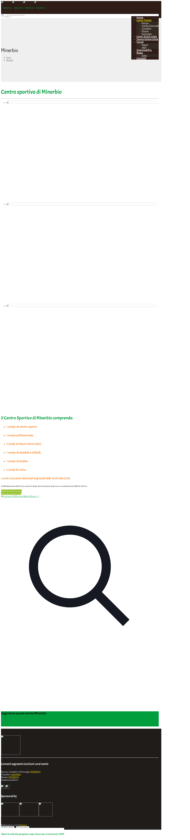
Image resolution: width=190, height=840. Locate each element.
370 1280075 (11, 720)
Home (8, 57)
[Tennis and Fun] (23, 7)
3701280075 (35, 771)
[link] (80, 575)
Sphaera (23, 825)
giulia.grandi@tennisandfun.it (18, 725)
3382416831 (16, 774)
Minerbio (9, 60)
